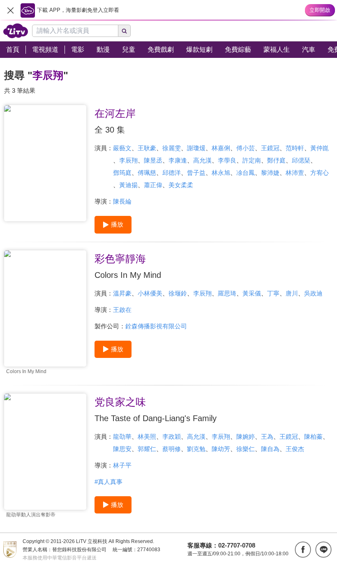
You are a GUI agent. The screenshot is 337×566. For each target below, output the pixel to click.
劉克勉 (196, 448)
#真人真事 (108, 481)
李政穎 (171, 436)
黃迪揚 (128, 184)
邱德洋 (171, 172)
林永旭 (221, 172)
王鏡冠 (270, 147)
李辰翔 (128, 160)
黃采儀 (251, 293)
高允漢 (202, 160)
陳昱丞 (153, 160)
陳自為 (270, 448)
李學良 (227, 160)
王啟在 (122, 309)
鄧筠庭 (122, 172)
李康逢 (177, 160)
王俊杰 (295, 448)
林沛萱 (295, 172)
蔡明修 (171, 448)
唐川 (292, 293)
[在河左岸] (45, 163)
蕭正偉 (153, 184)
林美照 (147, 436)
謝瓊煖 (196, 147)
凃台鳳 (245, 172)
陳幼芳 (221, 448)
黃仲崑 (319, 147)
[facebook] (303, 549)
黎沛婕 (270, 172)
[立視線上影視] (15, 30)
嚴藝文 (122, 147)
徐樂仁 (245, 448)
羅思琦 (227, 293)
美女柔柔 (180, 184)
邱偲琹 (301, 160)
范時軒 (295, 147)
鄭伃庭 (276, 160)
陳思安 (122, 448)
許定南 (251, 160)
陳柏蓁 (313, 436)
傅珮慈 (147, 172)
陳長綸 (122, 201)
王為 (267, 436)
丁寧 (273, 293)
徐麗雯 (171, 147)
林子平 (122, 465)
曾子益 (196, 172)
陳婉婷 (245, 436)
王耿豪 (147, 147)
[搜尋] (124, 31)
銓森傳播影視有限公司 (156, 326)
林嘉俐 (221, 147)
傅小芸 (245, 147)
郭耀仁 (147, 448)
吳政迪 (313, 293)
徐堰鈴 (177, 293)
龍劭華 (122, 436)
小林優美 (150, 293)
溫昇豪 (122, 293)
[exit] (10, 10)
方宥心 (319, 172)
